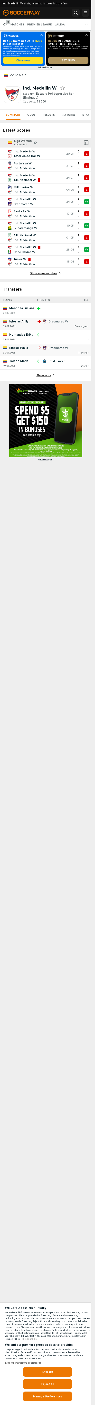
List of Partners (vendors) (23, 1362)
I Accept (47, 1371)
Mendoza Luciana (21, 308)
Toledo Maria (18, 361)
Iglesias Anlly (18, 321)
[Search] (76, 13)
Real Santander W (61, 361)
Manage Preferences (47, 1396)
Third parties (29, 1338)
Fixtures (69, 114)
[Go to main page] (25, 13)
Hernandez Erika (21, 335)
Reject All (47, 1384)
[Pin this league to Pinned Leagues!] (35, 143)
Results (48, 114)
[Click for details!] (45, 154)
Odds (31, 114)
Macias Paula (18, 348)
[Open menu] (85, 13)
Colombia (18, 75)
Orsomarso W (58, 321)
